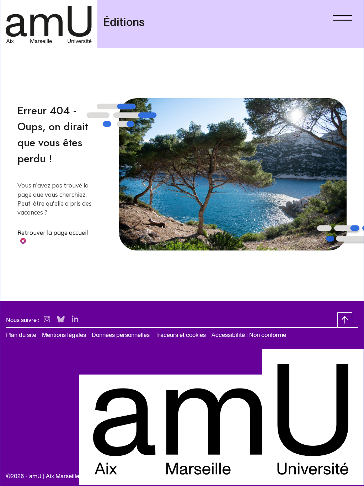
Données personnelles (121, 335)
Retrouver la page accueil (52, 232)
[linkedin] (75, 320)
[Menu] (342, 16)
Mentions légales (64, 335)
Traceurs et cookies (180, 335)
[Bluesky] (61, 320)
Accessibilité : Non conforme (249, 335)
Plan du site (21, 335)
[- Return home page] (48, 24)
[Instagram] (47, 320)
